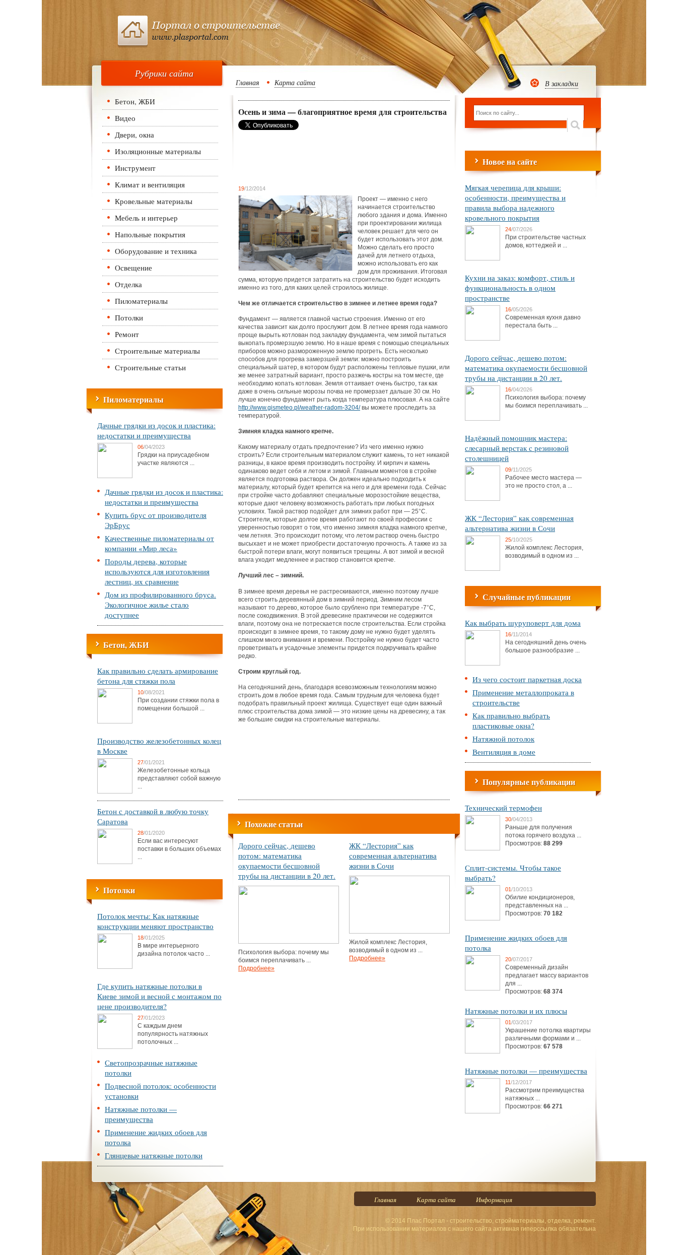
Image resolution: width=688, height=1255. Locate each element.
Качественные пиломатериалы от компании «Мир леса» (159, 543)
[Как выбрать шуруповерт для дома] (482, 663)
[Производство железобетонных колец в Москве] (114, 791)
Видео (125, 118)
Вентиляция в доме (503, 752)
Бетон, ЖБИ (135, 101)
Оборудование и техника (156, 251)
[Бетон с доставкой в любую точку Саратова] (114, 862)
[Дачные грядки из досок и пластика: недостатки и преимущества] (114, 476)
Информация (494, 1199)
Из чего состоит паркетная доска (527, 679)
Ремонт (127, 334)
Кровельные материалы (153, 201)
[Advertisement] (318, 157)
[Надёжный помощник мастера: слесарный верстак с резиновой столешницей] (482, 498)
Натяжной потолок (503, 739)
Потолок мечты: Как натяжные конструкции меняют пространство (155, 921)
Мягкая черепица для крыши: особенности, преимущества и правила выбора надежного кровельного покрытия (515, 202)
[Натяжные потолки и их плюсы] (482, 1051)
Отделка (128, 284)
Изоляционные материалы (158, 151)
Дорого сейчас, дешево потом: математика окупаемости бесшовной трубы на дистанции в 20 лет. (286, 860)
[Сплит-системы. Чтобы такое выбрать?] (482, 918)
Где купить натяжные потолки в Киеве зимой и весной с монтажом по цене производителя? (159, 996)
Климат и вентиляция (150, 184)
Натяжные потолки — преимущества (141, 1114)
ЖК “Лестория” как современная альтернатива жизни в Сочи (393, 855)
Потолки (129, 317)
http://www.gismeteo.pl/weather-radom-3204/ (299, 407)
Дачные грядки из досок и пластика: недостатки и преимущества (156, 430)
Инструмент (135, 168)
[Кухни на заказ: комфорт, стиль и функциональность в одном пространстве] (482, 338)
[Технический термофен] (482, 848)
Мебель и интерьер (146, 218)
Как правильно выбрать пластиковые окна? (511, 720)
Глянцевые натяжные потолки (153, 1155)
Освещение (133, 267)
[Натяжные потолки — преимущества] (482, 1111)
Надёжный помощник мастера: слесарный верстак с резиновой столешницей (517, 448)
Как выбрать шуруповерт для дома (523, 623)
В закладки (561, 83)
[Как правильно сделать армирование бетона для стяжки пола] (114, 721)
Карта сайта (294, 82)
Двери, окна (134, 134)
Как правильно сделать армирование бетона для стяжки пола (157, 676)
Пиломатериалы (141, 301)
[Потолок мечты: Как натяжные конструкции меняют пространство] (114, 966)
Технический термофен (503, 808)
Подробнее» (256, 968)
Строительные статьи (150, 367)
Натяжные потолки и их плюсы (516, 1011)
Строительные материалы (157, 351)
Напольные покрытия (150, 234)
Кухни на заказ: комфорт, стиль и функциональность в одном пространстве (520, 288)
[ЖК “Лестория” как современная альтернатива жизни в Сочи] (399, 931)
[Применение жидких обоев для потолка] (482, 988)
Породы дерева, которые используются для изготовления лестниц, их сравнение (157, 571)
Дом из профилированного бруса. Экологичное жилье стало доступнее (160, 604)
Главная (247, 82)
